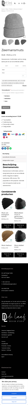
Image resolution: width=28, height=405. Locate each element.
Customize (14, 397)
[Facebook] (2, 148)
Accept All (14, 393)
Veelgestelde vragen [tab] (8, 160)
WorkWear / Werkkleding (7, 332)
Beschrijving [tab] (6, 153)
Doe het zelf (4, 337)
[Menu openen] (19, 3)
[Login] (22, 3)
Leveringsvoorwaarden (7, 376)
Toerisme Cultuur (5, 348)
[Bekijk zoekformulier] (14, 3)
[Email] (8, 148)
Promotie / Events (6, 345)
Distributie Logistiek (6, 335)
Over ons (3, 374)
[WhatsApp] (10, 148)
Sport (2, 356)
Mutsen (8, 146)
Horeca (3, 341)
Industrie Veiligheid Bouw (7, 330)
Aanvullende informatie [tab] (9, 157)
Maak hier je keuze (7, 226)
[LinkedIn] (5, 148)
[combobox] (14, 69)
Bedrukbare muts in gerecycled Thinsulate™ (19, 215)
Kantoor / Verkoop (6, 350)
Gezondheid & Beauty (7, 354)
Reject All (14, 401)
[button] (24, 26)
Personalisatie (13, 91)
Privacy (3, 378)
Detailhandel (4, 343)
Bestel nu (6, 107)
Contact (3, 372)
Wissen (24, 85)
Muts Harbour (6, 245)
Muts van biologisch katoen (5, 214)
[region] (14, 392)
